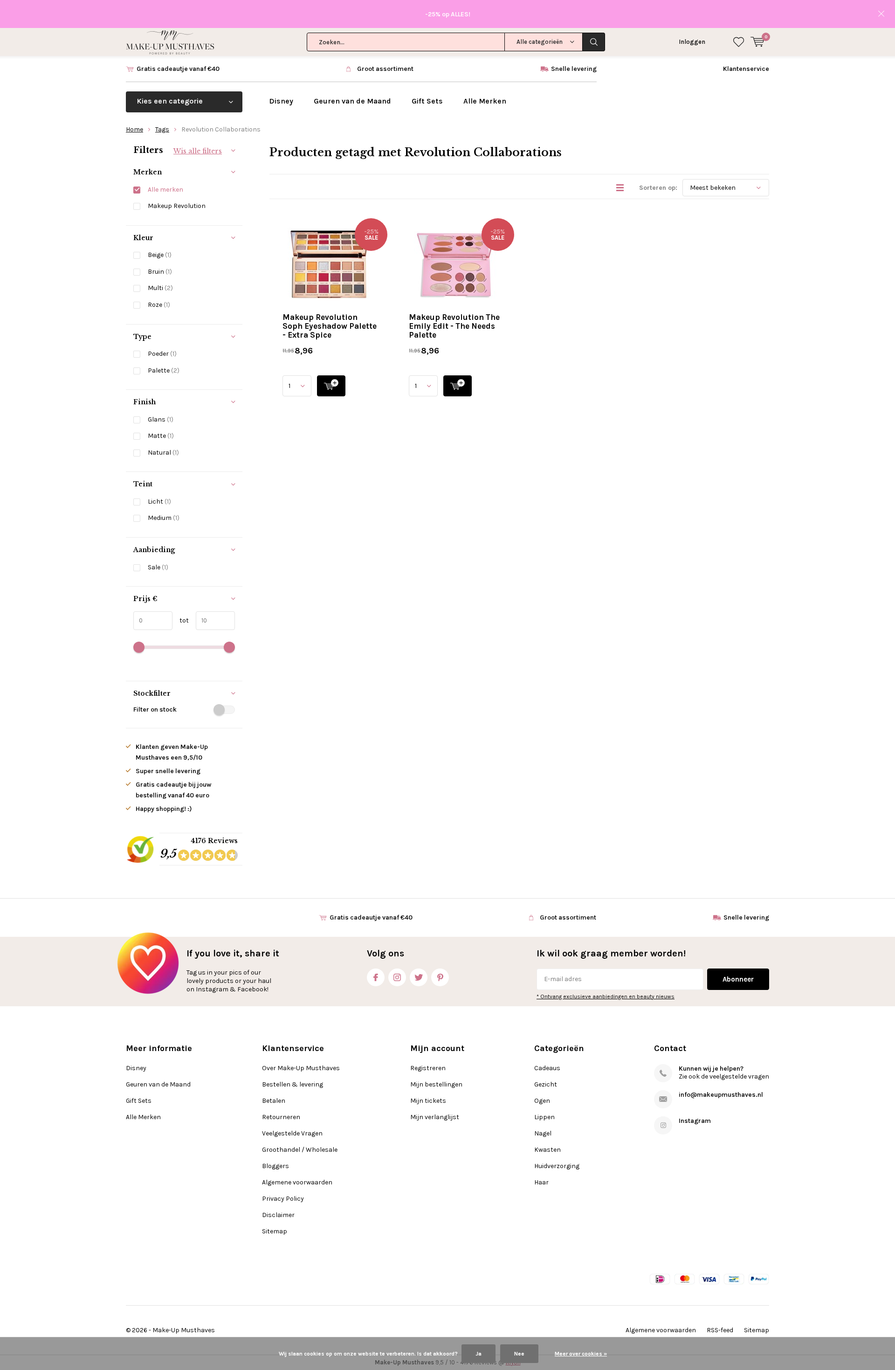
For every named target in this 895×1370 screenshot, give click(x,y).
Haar (541, 1182)
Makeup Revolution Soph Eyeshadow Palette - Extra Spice (329, 325)
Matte (161, 436)
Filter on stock (155, 709)
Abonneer (738, 979)
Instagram (397, 977)
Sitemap (274, 1231)
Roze (159, 305)
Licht (159, 501)
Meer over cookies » (581, 1353)
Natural (163, 453)
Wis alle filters (197, 151)
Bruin (160, 272)
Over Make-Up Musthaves (301, 1068)
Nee (519, 1353)
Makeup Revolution (177, 206)
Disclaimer (278, 1215)
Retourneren (281, 1117)
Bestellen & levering (292, 1084)
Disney (281, 101)
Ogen (542, 1101)
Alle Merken (484, 101)
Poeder (162, 354)
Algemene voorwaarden (297, 1182)
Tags (162, 129)
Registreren (428, 1068)
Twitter (418, 977)
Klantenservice (746, 69)
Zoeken (594, 42)
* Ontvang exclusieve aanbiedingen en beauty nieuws (606, 996)
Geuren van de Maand (352, 101)
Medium (163, 518)
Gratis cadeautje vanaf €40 (178, 69)
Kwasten (547, 1150)
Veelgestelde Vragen (292, 1133)
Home (134, 129)
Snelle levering (574, 69)
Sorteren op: (658, 188)
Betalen (273, 1101)
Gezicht (545, 1084)
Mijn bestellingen (436, 1084)
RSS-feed (720, 1330)
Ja (478, 1353)
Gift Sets (427, 101)
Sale (158, 567)
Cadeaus (547, 1068)
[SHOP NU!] (331, 385)
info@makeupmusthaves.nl (721, 1095)
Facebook (376, 977)
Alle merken (165, 190)
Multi (160, 288)
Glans (160, 419)
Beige (160, 255)
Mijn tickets (428, 1101)
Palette (163, 370)
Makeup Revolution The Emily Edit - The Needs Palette (454, 325)
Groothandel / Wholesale (299, 1150)
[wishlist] (738, 42)
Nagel (542, 1133)
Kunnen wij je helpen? (711, 1068)
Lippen (544, 1117)
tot (180, 620)
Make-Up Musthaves (183, 1330)
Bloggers (275, 1166)
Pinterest (440, 977)
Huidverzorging (556, 1166)
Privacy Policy (283, 1199)
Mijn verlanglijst (434, 1117)
